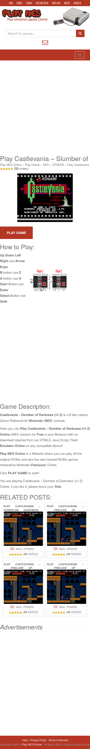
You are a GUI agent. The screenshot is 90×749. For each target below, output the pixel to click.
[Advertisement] (45, 108)
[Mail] (45, 42)
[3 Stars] (6, 169)
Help (25, 740)
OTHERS (58, 165)
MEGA (56, 3)
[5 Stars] (11, 169)
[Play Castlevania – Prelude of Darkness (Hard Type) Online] (67, 587)
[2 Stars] (4, 169)
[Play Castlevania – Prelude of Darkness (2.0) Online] (23, 587)
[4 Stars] (9, 169)
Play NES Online (10, 165)
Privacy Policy (38, 740)
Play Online (32, 165)
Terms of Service (58, 740)
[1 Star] (1, 169)
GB (11, 3)
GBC (19, 3)
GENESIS (42, 3)
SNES (77, 3)
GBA (29, 3)
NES (67, 3)
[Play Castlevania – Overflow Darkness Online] (23, 529)
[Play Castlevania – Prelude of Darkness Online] (67, 529)
